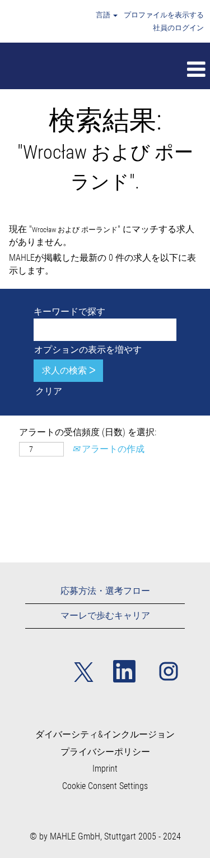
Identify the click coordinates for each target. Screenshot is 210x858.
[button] (126, 70)
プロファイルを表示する (164, 15)
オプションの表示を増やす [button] (88, 349)
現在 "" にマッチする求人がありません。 (101, 235)
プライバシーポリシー (105, 752)
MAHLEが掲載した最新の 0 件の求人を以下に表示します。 (102, 264)
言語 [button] (104, 15)
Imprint (105, 769)
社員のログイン (178, 28)
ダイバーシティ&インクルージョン (105, 735)
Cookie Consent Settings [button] (105, 786)
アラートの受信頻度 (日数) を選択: (87, 432)
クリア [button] (48, 391)
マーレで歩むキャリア (105, 615)
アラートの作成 (112, 449)
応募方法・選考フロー (105, 590)
